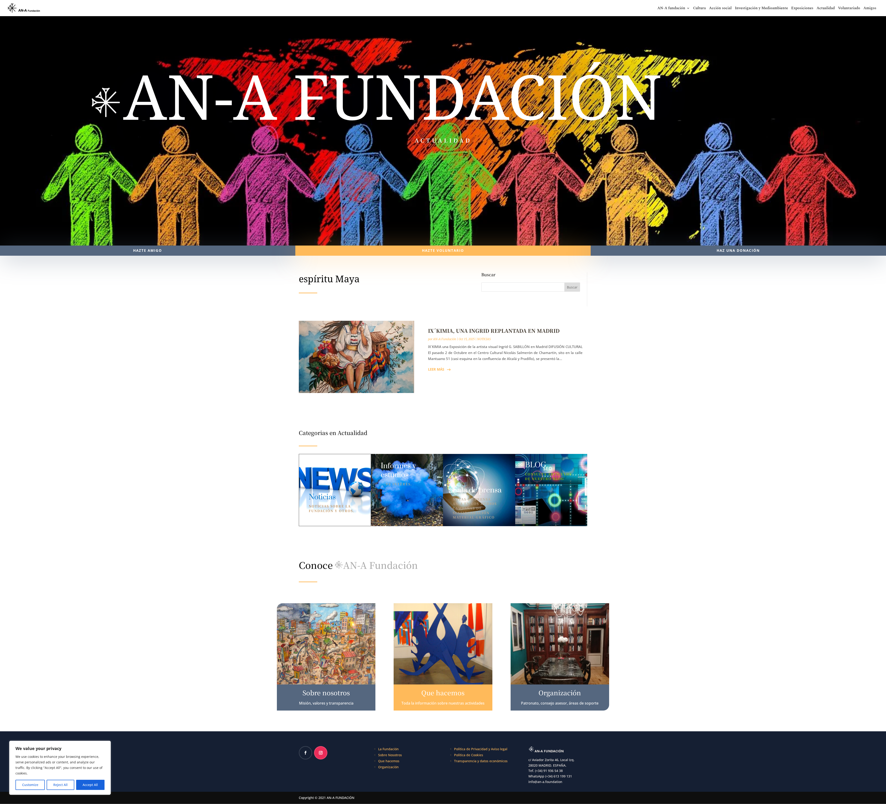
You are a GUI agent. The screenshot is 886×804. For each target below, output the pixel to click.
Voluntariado (849, 8)
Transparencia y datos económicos (481, 761)
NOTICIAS (484, 339)
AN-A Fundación (444, 339)
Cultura (699, 8)
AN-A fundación (671, 8)
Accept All (90, 785)
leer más (436, 369)
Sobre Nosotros (390, 755)
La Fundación (388, 749)
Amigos (869, 8)
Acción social (720, 8)
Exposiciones (802, 8)
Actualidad (826, 8)
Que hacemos (388, 761)
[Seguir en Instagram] (320, 752)
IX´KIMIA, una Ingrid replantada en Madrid (494, 330)
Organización (388, 767)
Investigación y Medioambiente (761, 8)
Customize (30, 785)
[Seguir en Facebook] (305, 752)
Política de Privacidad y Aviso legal (480, 749)
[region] (60, 768)
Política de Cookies (468, 755)
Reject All (60, 785)
